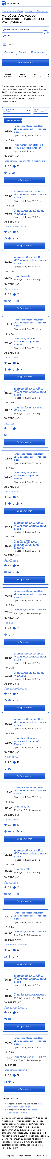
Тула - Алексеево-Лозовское (25, 1105)
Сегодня (8, 52)
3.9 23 (13, 294)
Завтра (22, 52)
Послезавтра (38, 52)
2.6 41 (13, 762)
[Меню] (47, 3)
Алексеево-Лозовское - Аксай (23, 1111)
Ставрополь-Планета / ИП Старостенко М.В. (27, 160)
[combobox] (25, 30)
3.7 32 (13, 231)
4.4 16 (13, 428)
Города (10, 1155)
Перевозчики (40, 1155)
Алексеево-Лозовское (36, 11)
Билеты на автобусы (12, 11)
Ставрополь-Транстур (16, 226)
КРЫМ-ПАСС (11, 756)
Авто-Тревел (11, 289)
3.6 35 (13, 166)
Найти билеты (25, 62)
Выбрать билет (24, 180)
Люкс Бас (9, 423)
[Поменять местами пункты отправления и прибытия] (45, 32)
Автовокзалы (24, 1155)
